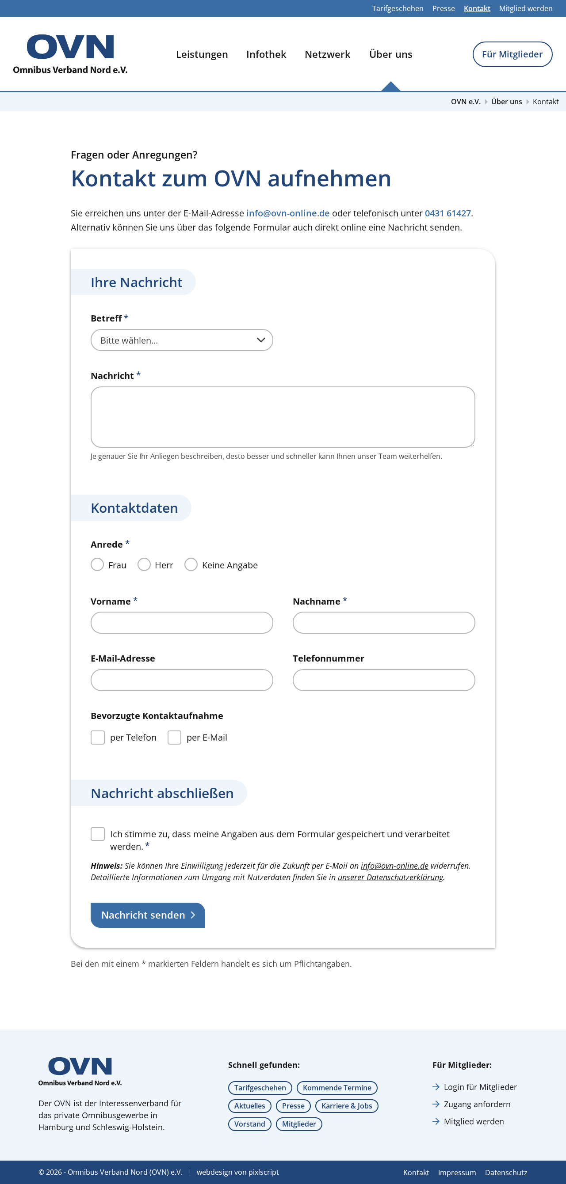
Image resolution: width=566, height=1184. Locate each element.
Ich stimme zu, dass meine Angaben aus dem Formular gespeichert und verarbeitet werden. (280, 840)
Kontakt (477, 8)
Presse (443, 8)
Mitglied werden (526, 8)
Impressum (457, 1172)
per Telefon (133, 737)
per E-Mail (207, 737)
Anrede (107, 544)
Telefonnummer (328, 658)
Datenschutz (506, 1172)
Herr (164, 565)
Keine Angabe (230, 565)
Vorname (111, 601)
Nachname (316, 601)
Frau (117, 565)
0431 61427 (448, 213)
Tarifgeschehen (398, 8)
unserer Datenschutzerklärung (390, 877)
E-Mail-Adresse (123, 658)
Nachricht (112, 376)
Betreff (106, 318)
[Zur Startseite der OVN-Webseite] (70, 53)
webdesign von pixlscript (238, 1172)
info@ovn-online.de (288, 213)
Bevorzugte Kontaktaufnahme (157, 716)
